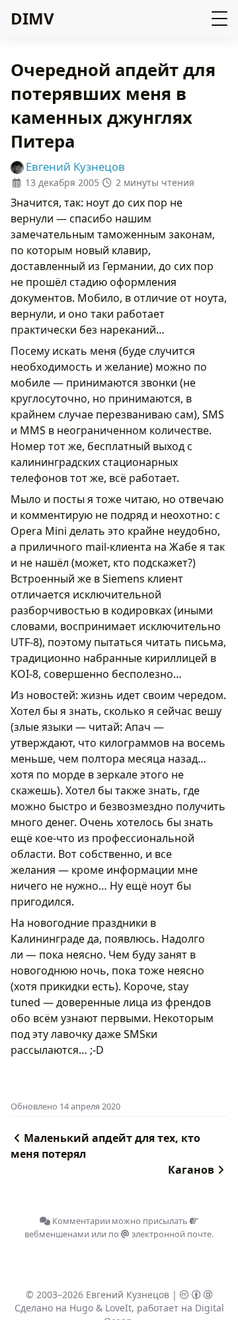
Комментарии (80, 1221)
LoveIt (118, 1307)
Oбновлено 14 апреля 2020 (65, 1106)
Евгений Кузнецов (127, 1294)
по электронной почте (160, 1234)
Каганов (191, 1169)
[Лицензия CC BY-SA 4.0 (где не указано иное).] (196, 1294)
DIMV (32, 18)
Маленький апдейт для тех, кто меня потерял (105, 1146)
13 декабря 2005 (62, 182)
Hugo (81, 1307)
